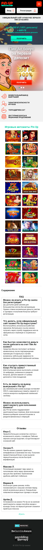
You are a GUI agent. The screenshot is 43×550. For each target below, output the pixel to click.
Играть (21, 514)
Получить (21, 83)
